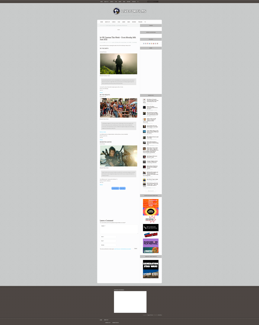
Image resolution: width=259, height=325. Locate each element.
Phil (104, 42)
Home (101, 1)
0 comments (134, 42)
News (124, 1)
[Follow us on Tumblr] (155, 43)
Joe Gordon (149, 116)
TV (137, 1)
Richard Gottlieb (150, 110)
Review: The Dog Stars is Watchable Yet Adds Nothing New (152, 143)
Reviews (128, 1)
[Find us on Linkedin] (149, 43)
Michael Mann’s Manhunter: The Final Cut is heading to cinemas (152, 167)
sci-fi (127, 42)
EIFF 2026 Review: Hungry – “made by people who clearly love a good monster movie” (152, 113)
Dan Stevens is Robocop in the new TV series (152, 156)
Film (116, 1)
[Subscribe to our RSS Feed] (151, 43)
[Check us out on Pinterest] (148, 43)
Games (120, 1)
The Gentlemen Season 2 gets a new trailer (153, 137)
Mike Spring (149, 153)
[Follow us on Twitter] (146, 43)
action (104, 25)
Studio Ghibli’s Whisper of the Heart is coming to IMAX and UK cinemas (152, 132)
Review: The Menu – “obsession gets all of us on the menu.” (152, 107)
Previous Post (115, 188)
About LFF (106, 1)
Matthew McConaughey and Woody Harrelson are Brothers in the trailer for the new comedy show (150, 173)
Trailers (134, 1)
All (115, 42)
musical (122, 42)
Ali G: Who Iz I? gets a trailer (152, 179)
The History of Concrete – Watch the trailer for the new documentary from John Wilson (150, 101)
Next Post (122, 188)
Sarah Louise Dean (150, 145)
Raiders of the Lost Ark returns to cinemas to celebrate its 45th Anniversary (149, 120)
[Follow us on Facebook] (144, 43)
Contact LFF (107, 322)
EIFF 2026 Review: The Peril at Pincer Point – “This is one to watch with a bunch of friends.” (150, 184)
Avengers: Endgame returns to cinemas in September (152, 161)
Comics (111, 1)
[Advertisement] (118, 32)
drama (117, 42)
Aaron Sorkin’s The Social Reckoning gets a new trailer (152, 126)
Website (101, 92)
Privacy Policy (116, 322)
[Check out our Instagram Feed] (157, 43)
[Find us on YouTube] (153, 43)
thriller (130, 42)
